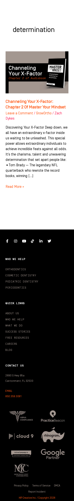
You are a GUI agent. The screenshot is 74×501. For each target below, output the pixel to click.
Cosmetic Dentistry (20, 275)
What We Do (13, 325)
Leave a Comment (19, 113)
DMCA (57, 485)
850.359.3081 (13, 396)
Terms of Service (41, 485)
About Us (12, 313)
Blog (8, 350)
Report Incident (37, 491)
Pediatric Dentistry (21, 281)
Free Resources (17, 337)
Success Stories (17, 331)
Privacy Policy (21, 485)
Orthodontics (15, 269)
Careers (11, 343)
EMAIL (8, 391)
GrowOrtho (44, 113)
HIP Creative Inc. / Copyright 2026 (37, 498)
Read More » (15, 186)
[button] (64, 7)
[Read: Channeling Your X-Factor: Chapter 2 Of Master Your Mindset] (37, 72)
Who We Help (14, 319)
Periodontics (15, 287)
